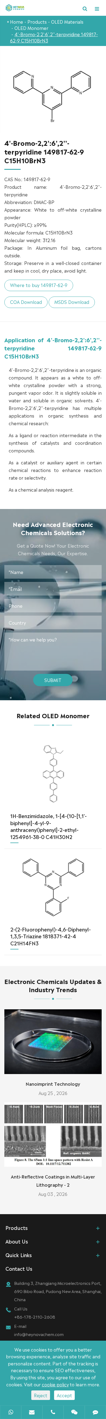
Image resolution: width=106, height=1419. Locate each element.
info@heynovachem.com (39, 1334)
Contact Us (18, 1268)
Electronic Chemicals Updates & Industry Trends (53, 985)
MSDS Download (71, 301)
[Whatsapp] (10, 1413)
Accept (64, 1395)
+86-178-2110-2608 (34, 1316)
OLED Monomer (31, 27)
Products (37, 21)
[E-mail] (31, 1413)
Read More (53, 1067)
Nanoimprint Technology (53, 1083)
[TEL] (53, 1413)
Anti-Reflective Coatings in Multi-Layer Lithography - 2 (53, 1180)
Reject (40, 1395)
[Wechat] (74, 1413)
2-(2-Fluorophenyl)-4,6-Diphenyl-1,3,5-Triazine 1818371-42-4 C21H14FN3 (50, 936)
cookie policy (55, 1384)
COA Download (26, 301)
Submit (52, 680)
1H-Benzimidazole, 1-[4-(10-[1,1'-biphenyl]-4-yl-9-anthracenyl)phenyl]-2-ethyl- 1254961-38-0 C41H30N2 (48, 826)
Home (16, 21)
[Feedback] (95, 1413)
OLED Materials (67, 21)
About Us (16, 1241)
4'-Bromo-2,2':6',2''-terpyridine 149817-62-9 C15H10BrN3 (54, 37)
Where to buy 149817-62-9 (38, 285)
